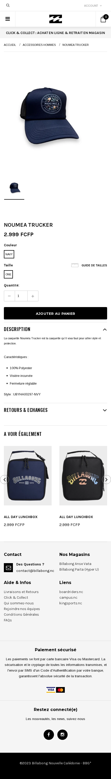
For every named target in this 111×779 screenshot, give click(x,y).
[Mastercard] (60, 689)
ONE (8, 274)
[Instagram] (62, 735)
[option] (45, 112)
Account (91, 5)
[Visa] (50, 689)
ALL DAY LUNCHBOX (21, 517)
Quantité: (11, 285)
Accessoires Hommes (39, 44)
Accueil (10, 44)
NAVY (9, 254)
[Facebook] (49, 735)
